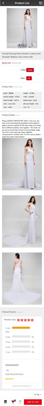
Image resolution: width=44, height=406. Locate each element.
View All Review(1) (22, 386)
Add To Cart (33, 402)
